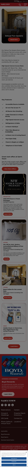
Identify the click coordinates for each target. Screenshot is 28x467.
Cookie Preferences (14, 458)
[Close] (26, 452)
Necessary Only (14, 461)
